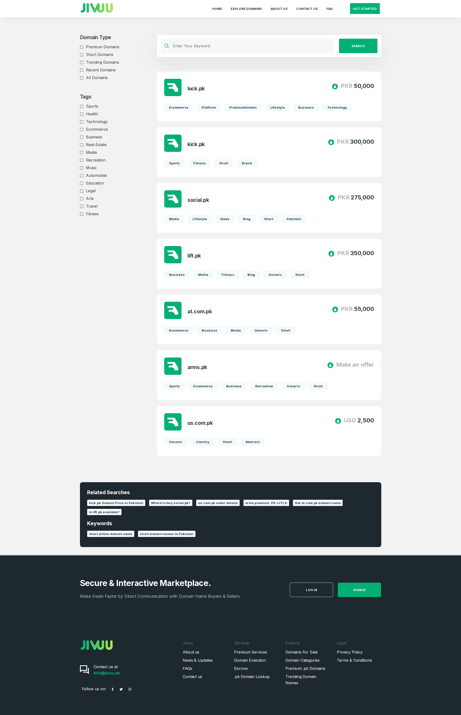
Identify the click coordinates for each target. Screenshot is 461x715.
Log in (311, 590)
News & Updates (198, 660)
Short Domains (99, 54)
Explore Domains (246, 9)
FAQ (330, 9)
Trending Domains (102, 62)
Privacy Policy (350, 652)
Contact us (192, 676)
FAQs (187, 668)
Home (217, 9)
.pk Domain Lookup (252, 676)
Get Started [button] (365, 9)
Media (91, 152)
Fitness (92, 213)
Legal (91, 190)
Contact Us (307, 9)
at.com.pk (200, 311)
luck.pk (196, 88)
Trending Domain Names (300, 679)
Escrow (241, 668)
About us (191, 652)
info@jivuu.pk (107, 673)
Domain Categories (302, 660)
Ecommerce (97, 129)
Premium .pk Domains (305, 668)
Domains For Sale (301, 652)
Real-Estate (96, 144)
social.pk (198, 200)
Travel (91, 206)
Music (91, 167)
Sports (92, 106)
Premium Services (250, 652)
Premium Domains (102, 46)
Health (92, 113)
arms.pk (197, 367)
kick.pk (196, 144)
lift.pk (194, 255)
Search (358, 46)
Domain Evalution (250, 660)
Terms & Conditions (354, 660)
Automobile (96, 175)
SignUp (359, 590)
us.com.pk (200, 422)
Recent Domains (101, 70)
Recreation (96, 160)
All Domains (97, 77)
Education (95, 183)
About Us (279, 9)
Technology (97, 121)
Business (94, 137)
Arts (90, 198)
